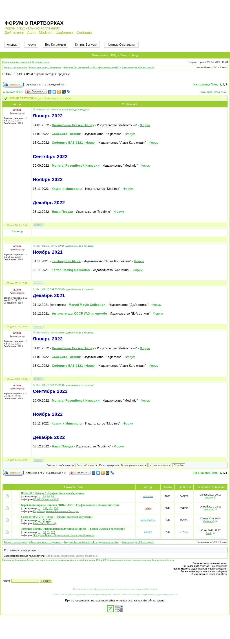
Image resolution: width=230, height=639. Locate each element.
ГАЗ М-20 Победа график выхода (114, 560)
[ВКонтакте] (49, 92)
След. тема (220, 92)
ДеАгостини (100, 589)
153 (56, 508)
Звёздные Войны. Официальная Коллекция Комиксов (63, 535)
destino (209, 497)
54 (48, 496)
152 (51, 508)
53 (44, 496)
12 (52, 532)
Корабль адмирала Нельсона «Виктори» (56, 511)
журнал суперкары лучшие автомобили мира (70, 560)
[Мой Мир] (64, 92)
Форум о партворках (34, 23)
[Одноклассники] (59, 92)
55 (52, 496)
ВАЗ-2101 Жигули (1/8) (46, 499)
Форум (31, 44)
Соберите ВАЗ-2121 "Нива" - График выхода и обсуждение (57, 516)
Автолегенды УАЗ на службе (138, 67)
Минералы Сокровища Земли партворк (23, 560)
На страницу (201, 84)
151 (45, 508)
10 (44, 532)
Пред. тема (206, 92)
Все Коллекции (55, 44)
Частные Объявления (121, 44)
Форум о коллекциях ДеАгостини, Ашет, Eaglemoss (33, 67)
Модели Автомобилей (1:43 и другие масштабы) (91, 67)
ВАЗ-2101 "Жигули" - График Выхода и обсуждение (52, 493)
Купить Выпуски (86, 44)
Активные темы (40, 62)
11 (48, 532)
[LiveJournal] (68, 92)
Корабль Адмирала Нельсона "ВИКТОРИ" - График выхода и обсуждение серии (70, 505)
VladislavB (208, 521)
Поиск (124, 55)
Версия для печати (13, 92)
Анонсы (12, 44)
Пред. (214, 84)
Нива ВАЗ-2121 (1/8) (45, 523)
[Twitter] (54, 92)
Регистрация (99, 55)
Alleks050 (208, 509)
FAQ (113, 55)
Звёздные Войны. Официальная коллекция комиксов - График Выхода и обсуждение (73, 528)
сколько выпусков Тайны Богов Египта (153, 560)
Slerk (209, 533)
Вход (135, 55)
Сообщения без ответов (16, 62)
